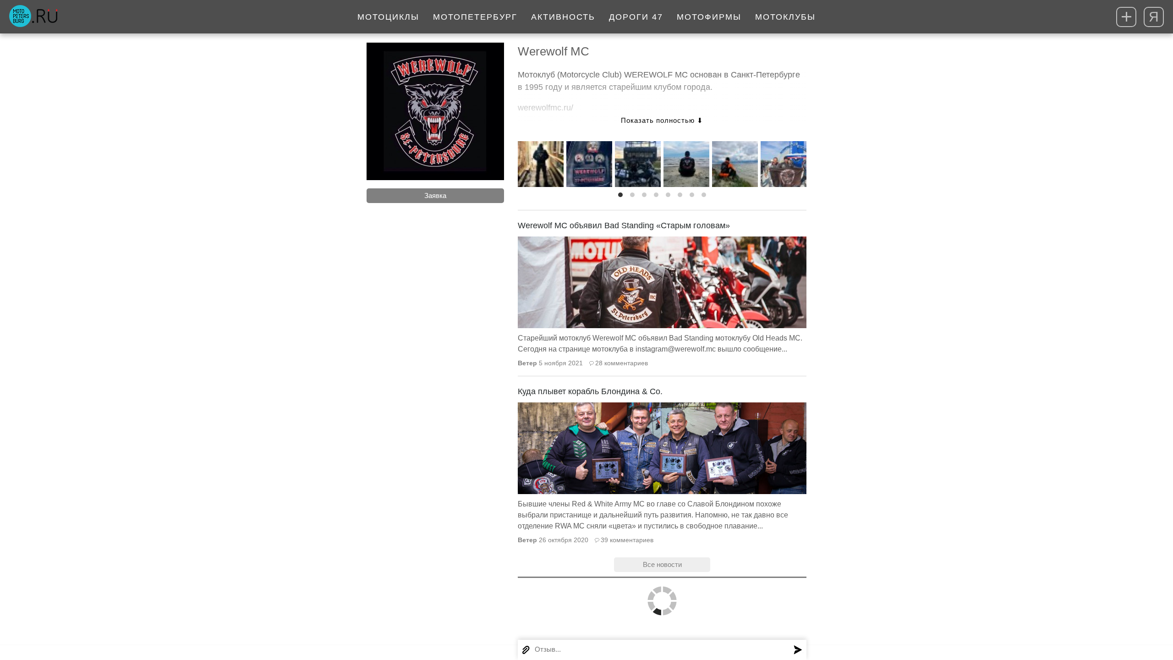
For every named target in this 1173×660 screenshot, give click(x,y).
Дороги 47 (636, 17)
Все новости (662, 564)
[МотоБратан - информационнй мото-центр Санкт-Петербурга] (33, 17)
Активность (563, 17)
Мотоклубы (785, 17)
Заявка (435, 195)
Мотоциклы (388, 17)
